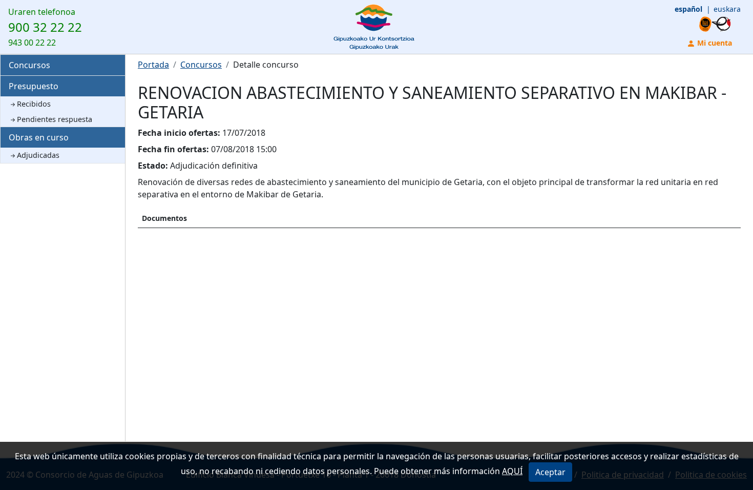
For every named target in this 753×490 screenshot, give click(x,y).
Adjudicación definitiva (214, 165)
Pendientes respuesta (54, 119)
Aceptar (550, 472)
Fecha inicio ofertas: (179, 132)
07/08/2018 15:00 (244, 149)
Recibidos (34, 104)
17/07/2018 (243, 132)
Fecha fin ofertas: (173, 149)
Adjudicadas (38, 155)
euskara (727, 9)
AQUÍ (512, 471)
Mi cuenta (713, 43)
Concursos (29, 65)
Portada (153, 64)
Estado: (153, 165)
